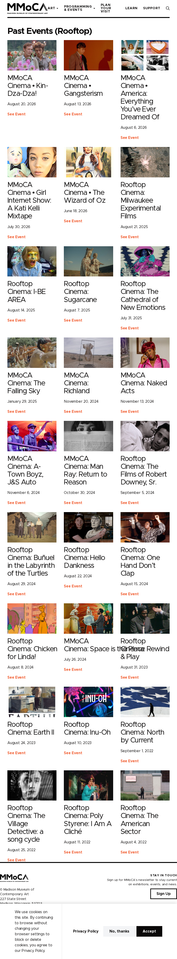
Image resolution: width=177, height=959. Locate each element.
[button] (168, 8)
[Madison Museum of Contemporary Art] (27, 8)
